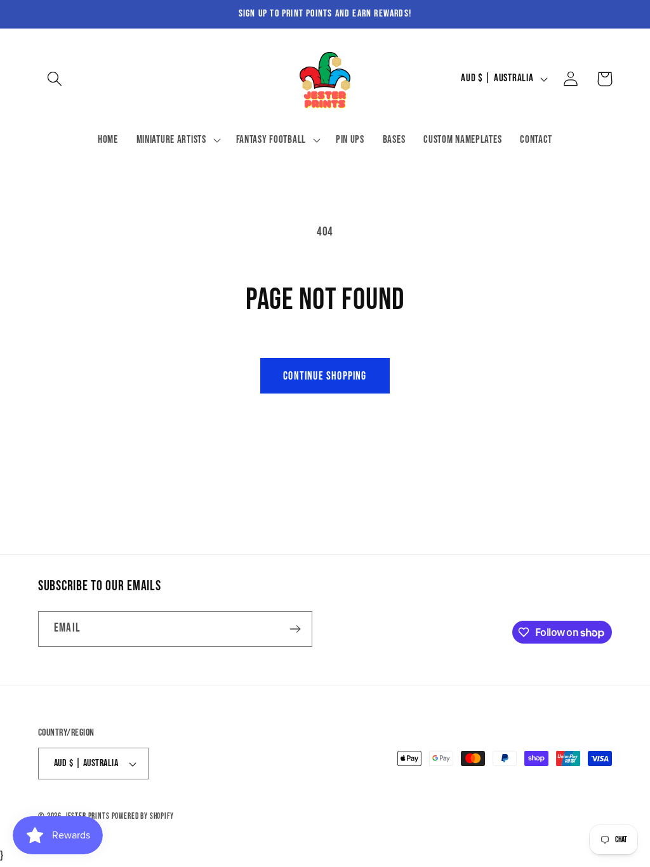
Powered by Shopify (143, 816)
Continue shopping (324, 376)
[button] (55, 79)
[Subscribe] (295, 629)
